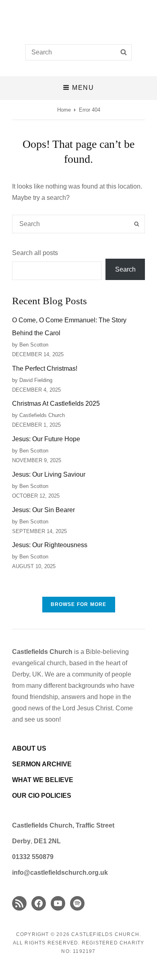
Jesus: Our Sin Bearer (43, 509)
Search (125, 269)
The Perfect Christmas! (44, 368)
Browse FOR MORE (79, 604)
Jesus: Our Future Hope (46, 439)
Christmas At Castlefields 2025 (56, 403)
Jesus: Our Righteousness (49, 545)
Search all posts (35, 252)
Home (64, 110)
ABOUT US (29, 748)
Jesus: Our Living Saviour (48, 474)
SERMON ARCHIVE (42, 764)
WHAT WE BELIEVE (42, 779)
